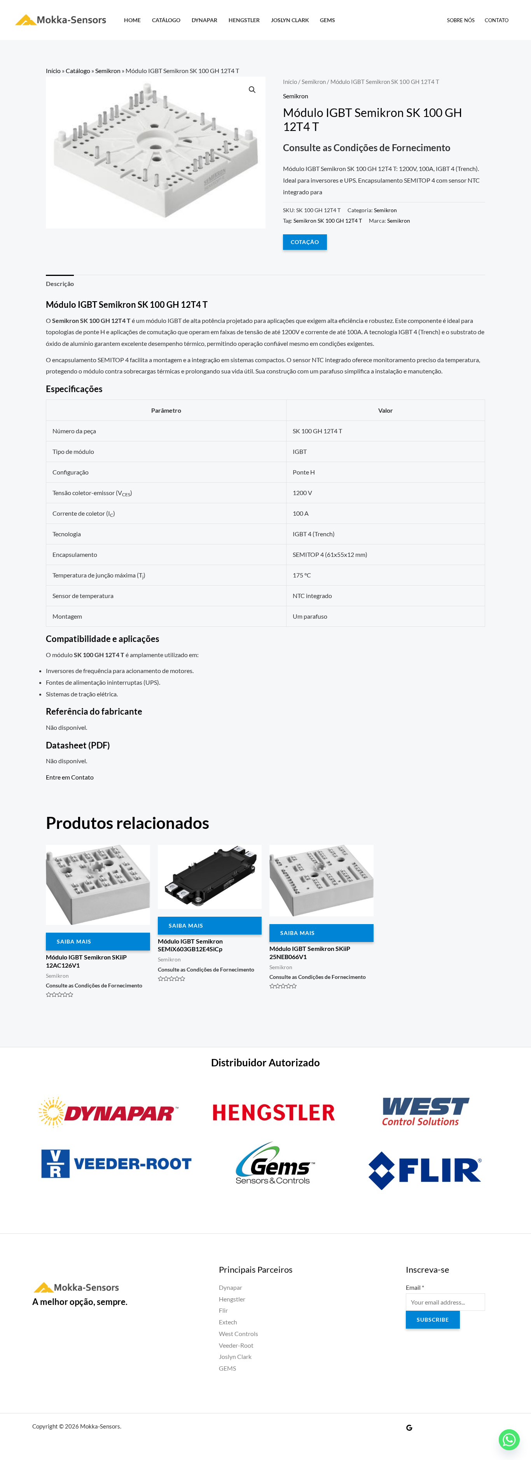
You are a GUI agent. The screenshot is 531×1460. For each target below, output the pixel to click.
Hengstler (244, 20)
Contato (496, 20)
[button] (252, 90)
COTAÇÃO (305, 242)
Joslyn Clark (290, 20)
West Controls (238, 1333)
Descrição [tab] (60, 283)
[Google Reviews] (409, 1427)
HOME (132, 20)
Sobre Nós (461, 20)
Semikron (108, 70)
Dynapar (204, 20)
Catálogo (166, 20)
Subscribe (433, 1319)
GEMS (327, 20)
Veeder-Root (236, 1345)
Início (53, 70)
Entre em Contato (70, 777)
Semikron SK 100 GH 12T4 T (327, 220)
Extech (228, 1322)
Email (415, 1287)
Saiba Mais (74, 941)
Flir (223, 1310)
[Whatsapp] (509, 1439)
